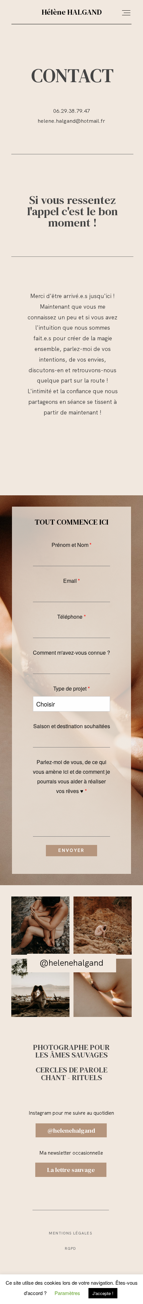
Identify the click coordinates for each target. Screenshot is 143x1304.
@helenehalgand (71, 962)
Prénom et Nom (70, 545)
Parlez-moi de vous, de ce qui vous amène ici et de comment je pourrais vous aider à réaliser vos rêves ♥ (71, 776)
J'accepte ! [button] (102, 1293)
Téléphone (69, 616)
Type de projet (69, 688)
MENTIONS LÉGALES (70, 1233)
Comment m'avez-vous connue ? (71, 652)
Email (70, 580)
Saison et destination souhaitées (71, 726)
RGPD (70, 1248)
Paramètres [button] (67, 1292)
